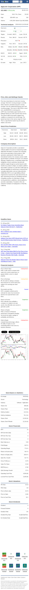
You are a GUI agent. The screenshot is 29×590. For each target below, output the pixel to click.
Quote (9, 577)
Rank (15, 577)
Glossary (3, 578)
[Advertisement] (14, 80)
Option (18, 577)
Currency (23, 577)
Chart (12, 577)
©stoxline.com (4, 577)
